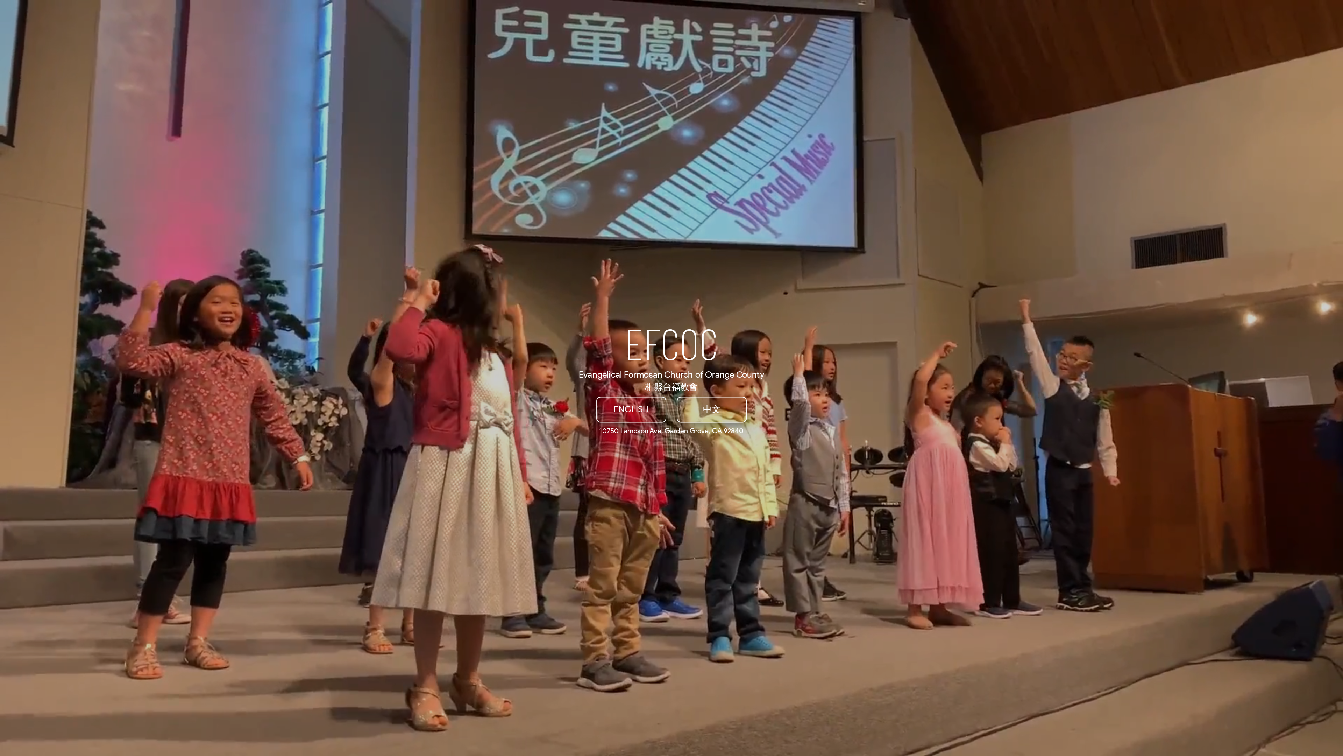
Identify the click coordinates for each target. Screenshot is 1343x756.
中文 (711, 409)
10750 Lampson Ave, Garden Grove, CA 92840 (671, 431)
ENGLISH (631, 409)
